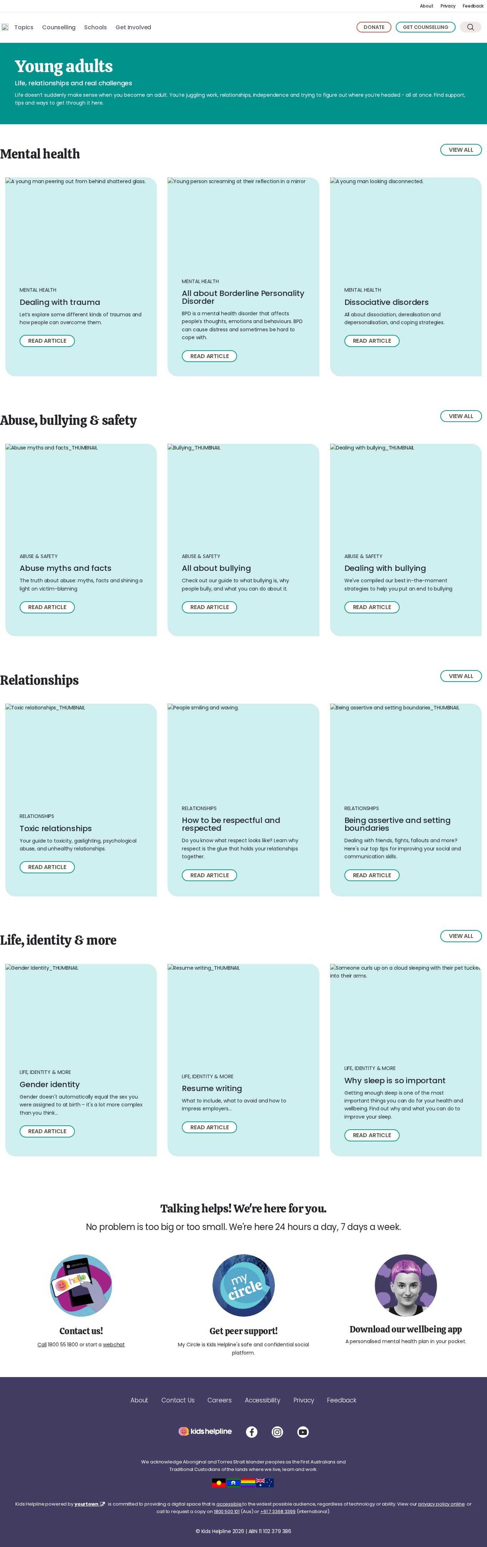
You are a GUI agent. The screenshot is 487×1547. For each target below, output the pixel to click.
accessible (229, 1504)
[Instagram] (277, 1432)
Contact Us (178, 1400)
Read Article (209, 356)
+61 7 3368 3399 (278, 1511)
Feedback (473, 6)
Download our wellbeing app (406, 1329)
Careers (219, 1400)
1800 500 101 (227, 1511)
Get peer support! (244, 1331)
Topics (24, 27)
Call (41, 1344)
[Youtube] (303, 1432)
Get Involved (133, 27)
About (426, 6)
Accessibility (262, 1400)
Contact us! (81, 1331)
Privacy (448, 6)
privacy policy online (441, 1504)
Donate (374, 27)
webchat (114, 1344)
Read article (47, 341)
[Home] (5, 27)
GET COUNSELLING (425, 27)
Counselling (59, 27)
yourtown (87, 1504)
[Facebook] (251, 1432)
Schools (95, 27)
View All (461, 150)
